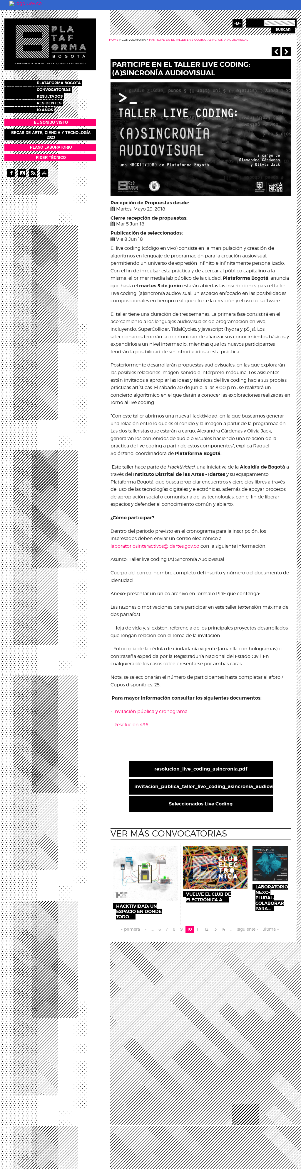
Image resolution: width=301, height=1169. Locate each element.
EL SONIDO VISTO (51, 122)
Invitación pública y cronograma (150, 711)
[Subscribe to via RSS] (33, 173)
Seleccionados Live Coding (201, 804)
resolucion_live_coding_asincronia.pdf (200, 769)
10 (189, 929)
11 (198, 929)
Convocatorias (54, 89)
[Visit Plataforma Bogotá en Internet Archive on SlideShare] (44, 173)
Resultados (50, 96)
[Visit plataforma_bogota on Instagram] (22, 173)
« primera (130, 929)
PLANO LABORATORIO (51, 147)
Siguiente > (286, 51)
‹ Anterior (276, 51)
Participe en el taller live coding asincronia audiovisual (198, 39)
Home (113, 39)
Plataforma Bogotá (59, 82)
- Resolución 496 (129, 724)
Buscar (283, 29)
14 (223, 929)
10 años (45, 109)
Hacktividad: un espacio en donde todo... (139, 911)
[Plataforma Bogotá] (50, 44)
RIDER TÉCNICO (51, 157)
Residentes (49, 103)
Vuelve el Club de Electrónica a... (208, 896)
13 (215, 929)
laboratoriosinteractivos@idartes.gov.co (155, 546)
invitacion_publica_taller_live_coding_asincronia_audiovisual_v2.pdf (203, 786)
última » (270, 929)
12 (206, 929)
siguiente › (247, 929)
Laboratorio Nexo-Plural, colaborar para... (271, 898)
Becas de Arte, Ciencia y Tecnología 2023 (51, 135)
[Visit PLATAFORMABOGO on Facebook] (11, 173)
